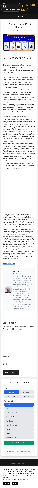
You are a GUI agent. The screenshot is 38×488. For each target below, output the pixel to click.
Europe (11, 392)
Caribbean (9, 421)
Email (6, 364)
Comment (7, 331)
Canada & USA (10, 417)
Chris (18, 271)
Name (6, 357)
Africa (8, 405)
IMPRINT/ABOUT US (19, 463)
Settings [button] (6, 483)
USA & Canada (26, 392)
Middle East (10, 433)
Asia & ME (11, 396)
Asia (7, 409)
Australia (26, 396)
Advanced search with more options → (19, 451)
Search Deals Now (19, 443)
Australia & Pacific (12, 413)
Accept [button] (15, 483)
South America (11, 437)
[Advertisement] (19, 191)
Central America (11, 425)
